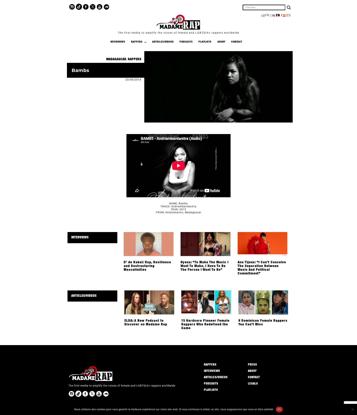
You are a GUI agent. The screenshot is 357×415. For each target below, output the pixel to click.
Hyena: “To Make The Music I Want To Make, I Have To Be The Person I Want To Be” (205, 266)
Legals (253, 383)
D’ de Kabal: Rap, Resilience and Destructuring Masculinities (147, 266)
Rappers (136, 42)
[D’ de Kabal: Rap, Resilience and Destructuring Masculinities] (148, 243)
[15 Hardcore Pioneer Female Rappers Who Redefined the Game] (206, 302)
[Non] (352, 409)
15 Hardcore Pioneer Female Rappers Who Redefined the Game (205, 324)
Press (252, 364)
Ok (279, 409)
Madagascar (116, 59)
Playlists (204, 42)
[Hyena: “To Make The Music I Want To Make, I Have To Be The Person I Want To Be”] (205, 243)
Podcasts (186, 42)
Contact (236, 42)
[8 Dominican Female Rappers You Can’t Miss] (263, 302)
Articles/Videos (163, 42)
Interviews (117, 42)
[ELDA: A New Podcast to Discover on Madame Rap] (149, 302)
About (221, 42)
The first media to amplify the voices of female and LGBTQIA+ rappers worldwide (178, 32)
